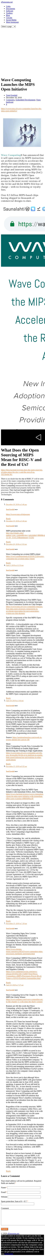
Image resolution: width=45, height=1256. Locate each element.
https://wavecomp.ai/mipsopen (18, 514)
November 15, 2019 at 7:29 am (16, 923)
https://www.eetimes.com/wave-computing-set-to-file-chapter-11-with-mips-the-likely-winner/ (24, 1000)
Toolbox (9, 13)
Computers (10, 100)
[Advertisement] (22, 51)
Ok (5, 1254)
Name (3, 1187)
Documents (10, 9)
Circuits (9, 18)
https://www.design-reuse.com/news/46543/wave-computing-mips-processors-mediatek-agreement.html (24, 951)
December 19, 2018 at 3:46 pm (16, 504)
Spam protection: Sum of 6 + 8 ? (14, 1201)
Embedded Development (25, 100)
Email (3, 1192)
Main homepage (12, 22)
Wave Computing (11, 155)
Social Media (11, 20)
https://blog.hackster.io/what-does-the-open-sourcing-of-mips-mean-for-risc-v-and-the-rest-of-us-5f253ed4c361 (22, 472)
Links (8, 6)
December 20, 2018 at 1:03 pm (16, 544)
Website (4, 1197)
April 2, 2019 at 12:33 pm (15, 565)
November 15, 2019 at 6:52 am (16, 766)
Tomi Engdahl (11, 95)
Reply (8, 519)
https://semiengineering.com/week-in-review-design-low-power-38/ (24, 738)
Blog (8, 15)
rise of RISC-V (28, 479)
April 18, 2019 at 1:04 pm (15, 701)
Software (9, 11)
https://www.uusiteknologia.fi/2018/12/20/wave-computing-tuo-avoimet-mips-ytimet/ (25, 557)
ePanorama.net (7, 2)
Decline (10, 1254)
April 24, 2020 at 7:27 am (14, 985)
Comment (5, 1208)
